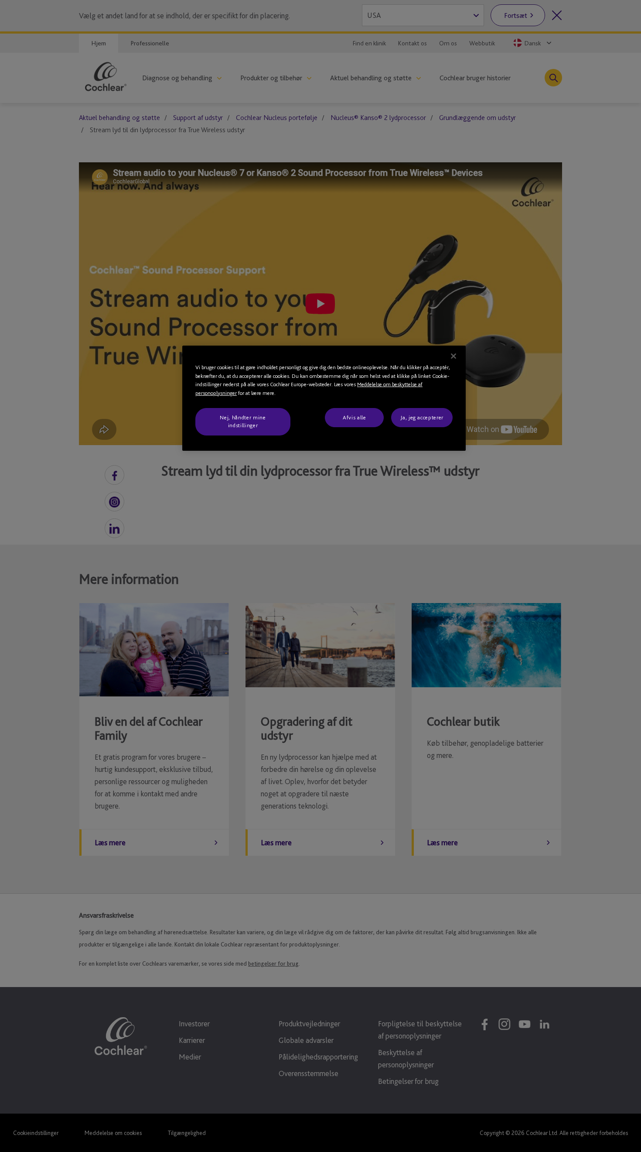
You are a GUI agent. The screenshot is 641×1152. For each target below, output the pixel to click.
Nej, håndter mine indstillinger (243, 421)
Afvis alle (354, 417)
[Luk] (453, 356)
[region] (324, 398)
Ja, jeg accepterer (421, 417)
